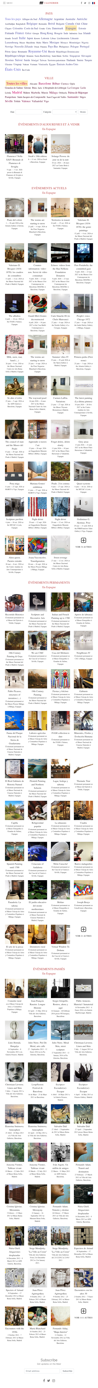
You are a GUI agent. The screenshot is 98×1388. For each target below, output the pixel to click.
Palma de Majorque (78, 92)
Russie (51, 51)
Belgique (32, 23)
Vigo (46, 101)
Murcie (44, 92)
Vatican (26, 64)
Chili (77, 23)
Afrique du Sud (29, 19)
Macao (22, 42)
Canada (70, 23)
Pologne (74, 46)
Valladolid (37, 101)
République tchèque (15, 55)
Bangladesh (20, 23)
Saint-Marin (56, 56)
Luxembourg (11, 42)
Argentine (59, 19)
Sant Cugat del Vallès (56, 97)
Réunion (30, 56)
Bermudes (43, 23)
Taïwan (43, 60)
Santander (73, 97)
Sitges (83, 97)
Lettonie (45, 38)
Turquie (88, 60)
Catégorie (47, 111)
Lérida (8, 92)
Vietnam (33, 64)
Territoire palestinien (56, 60)
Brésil (51, 23)
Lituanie (74, 38)
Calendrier (51, 2)
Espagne (71, 28)
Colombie (18, 28)
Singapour (75, 55)
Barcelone (45, 83)
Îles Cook (26, 69)
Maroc (45, 42)
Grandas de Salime (14, 87)
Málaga (53, 92)
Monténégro (74, 42)
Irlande (87, 33)
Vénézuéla (43, 64)
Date (12, 111)
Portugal (84, 46)
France (19, 33)
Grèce (28, 33)
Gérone (27, 87)
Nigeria (85, 42)
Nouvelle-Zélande (23, 46)
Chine (84, 23)
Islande (8, 38)
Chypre (8, 28)
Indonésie (73, 33)
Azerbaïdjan (10, 23)
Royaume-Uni (37, 51)
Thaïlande (71, 60)
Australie (70, 19)
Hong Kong (46, 33)
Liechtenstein (63, 38)
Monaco (64, 42)
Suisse (19, 60)
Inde (66, 33)
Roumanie (22, 51)
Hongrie (58, 33)
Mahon (26, 92)
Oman (36, 46)
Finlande (9, 33)
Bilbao (56, 83)
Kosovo (37, 38)
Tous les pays (13, 19)
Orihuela (63, 92)
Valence (26, 101)
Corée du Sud (31, 28)
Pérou (7, 51)
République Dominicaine (67, 51)
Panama (43, 46)
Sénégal (35, 60)
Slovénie (9, 60)
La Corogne (73, 87)
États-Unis (13, 69)
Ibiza (34, 87)
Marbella (35, 92)
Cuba (48, 28)
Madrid (17, 92)
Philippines (64, 46)
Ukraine (8, 64)
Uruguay (18, 64)
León (83, 87)
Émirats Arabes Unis (67, 64)
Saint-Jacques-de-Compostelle (31, 97)
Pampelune (10, 97)
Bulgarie (60, 23)
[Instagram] (53, 1381)
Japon (30, 38)
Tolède (17, 101)
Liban (53, 38)
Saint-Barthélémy (43, 55)
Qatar (14, 51)
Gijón (72, 83)
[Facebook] (44, 1381)
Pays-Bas (53, 46)
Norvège (9, 46)
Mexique (54, 42)
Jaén (40, 87)
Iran (80, 33)
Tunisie (80, 60)
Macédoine (30, 42)
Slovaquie (86, 55)
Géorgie (36, 33)
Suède (27, 60)
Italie (22, 38)
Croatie (42, 28)
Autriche (82, 19)
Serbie (65, 55)
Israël (15, 38)
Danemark (57, 28)
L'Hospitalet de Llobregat (54, 87)
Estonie (82, 28)
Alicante (33, 83)
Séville (9, 101)
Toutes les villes (16, 83)
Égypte (52, 64)
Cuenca (65, 83)
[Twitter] (48, 1381)
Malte (38, 42)
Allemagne (45, 19)
